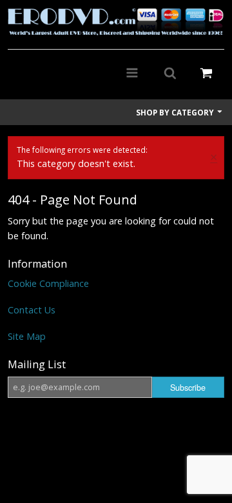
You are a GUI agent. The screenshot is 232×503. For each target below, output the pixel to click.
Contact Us (31, 310)
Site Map (27, 336)
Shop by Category (176, 112)
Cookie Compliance (48, 283)
